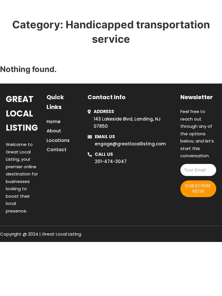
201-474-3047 (111, 161)
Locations (181, 3)
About (54, 130)
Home (155, 3)
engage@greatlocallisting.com (130, 144)
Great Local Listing (22, 113)
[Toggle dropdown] (168, 20)
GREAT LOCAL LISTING (49, 11)
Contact (56, 149)
